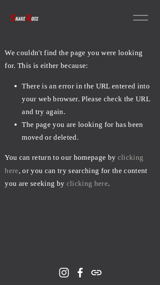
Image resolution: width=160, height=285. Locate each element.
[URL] (96, 272)
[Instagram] (64, 272)
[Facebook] (80, 272)
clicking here (87, 183)
